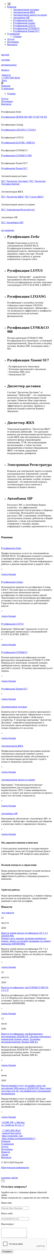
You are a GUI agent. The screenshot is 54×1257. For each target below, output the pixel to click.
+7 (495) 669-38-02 (10, 77)
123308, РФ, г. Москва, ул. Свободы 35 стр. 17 (13, 1123)
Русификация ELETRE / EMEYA (18, 142)
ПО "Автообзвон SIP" (12, 222)
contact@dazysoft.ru (11, 1133)
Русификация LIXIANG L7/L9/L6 (18, 129)
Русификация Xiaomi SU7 (26, 31)
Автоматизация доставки (26, 9)
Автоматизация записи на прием (30, 15)
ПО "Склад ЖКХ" (34, 196)
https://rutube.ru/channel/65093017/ (18, 1138)
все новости (8, 912)
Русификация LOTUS (24, 25)
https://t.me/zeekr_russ (12, 1136)
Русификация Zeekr (23, 20)
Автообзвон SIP (21, 17)
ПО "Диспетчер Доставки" (15, 181)
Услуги (10, 39)
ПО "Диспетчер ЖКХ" (13, 196)
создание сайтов (9, 1177)
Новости (6, 75)
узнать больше (8, 574)
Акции (4, 1154)
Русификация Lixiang (24, 23)
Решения (11, 7)
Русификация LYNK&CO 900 (16, 155)
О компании (13, 33)
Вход (4, 80)
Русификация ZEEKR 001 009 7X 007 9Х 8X (24, 117)
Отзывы (17, 36)
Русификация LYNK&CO (26, 28)
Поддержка (13, 42)
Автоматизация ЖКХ (24, 12)
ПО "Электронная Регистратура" (18, 209)
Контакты (12, 44)
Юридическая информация (15, 1167)
